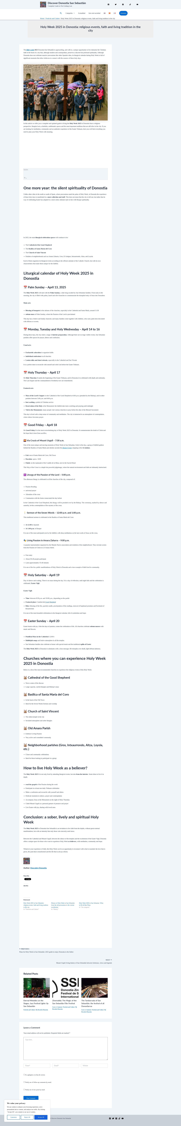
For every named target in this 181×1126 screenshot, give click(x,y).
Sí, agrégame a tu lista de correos (35, 1075)
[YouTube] (122, 1118)
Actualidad (81, 13)
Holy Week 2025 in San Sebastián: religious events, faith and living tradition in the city (35, 905)
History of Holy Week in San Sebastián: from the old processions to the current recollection (63, 905)
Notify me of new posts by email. (35, 1090)
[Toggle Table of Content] (25, 178)
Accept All (41, 1117)
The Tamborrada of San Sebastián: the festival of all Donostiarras (92, 1003)
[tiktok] (130, 4)
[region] (27, 1111)
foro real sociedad (94, 13)
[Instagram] (122, 4)
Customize (13, 1117)
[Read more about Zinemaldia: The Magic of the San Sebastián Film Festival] (65, 988)
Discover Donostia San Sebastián (67, 3)
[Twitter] (115, 4)
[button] (61, 13)
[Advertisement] (65, 152)
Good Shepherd (50, 602)
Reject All (27, 1117)
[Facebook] (108, 4)
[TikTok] (119, 1118)
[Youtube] (137, 4)
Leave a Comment (57, 1007)
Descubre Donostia (38, 868)
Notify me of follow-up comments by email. (38, 1082)
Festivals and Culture (29, 1010)
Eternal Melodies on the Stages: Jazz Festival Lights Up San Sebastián (35, 1003)
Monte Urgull (67, 448)
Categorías (69, 13)
